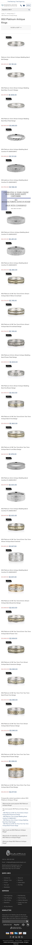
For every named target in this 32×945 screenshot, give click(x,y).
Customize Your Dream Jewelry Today (16, 1)
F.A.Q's (6, 882)
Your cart (6, 885)
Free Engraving (8, 895)
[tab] (16, 804)
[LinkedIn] (16, 937)
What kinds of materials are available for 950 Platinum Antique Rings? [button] (15, 836)
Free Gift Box (7, 900)
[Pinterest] (19, 937)
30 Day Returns (8, 906)
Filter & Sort (15, 27)
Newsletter (7, 887)
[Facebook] (10, 937)
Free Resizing (21, 895)
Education (7, 902)
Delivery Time (7, 880)
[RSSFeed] (22, 937)
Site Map (20, 885)
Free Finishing (22, 898)
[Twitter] (13, 937)
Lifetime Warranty (23, 900)
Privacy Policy (18, 940)
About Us (20, 878)
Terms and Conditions (8, 940)
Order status (21, 882)
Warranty (20, 880)
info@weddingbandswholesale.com (16, 862)
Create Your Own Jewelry (22, 903)
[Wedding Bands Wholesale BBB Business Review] (23, 924)
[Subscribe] (27, 921)
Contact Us (7, 878)
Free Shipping (8, 898)
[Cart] (24, 5)
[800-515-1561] (21, 5)
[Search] (29, 9)
